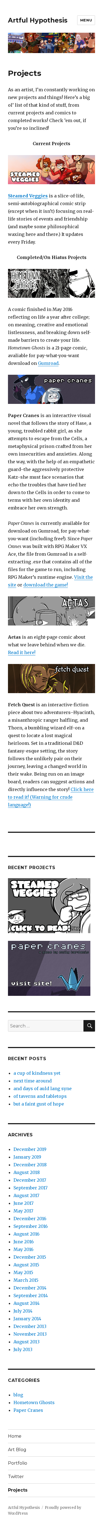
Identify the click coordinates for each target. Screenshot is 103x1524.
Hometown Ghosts (34, 1402)
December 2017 (29, 1180)
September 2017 (30, 1187)
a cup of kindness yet (36, 1073)
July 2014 (22, 1311)
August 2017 (26, 1195)
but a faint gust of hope (38, 1104)
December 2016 (29, 1218)
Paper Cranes (28, 1410)
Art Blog (17, 1449)
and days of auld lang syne (42, 1088)
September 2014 (30, 1295)
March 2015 (25, 1280)
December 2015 (29, 1257)
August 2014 (26, 1303)
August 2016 (26, 1234)
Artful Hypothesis (38, 20)
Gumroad (48, 363)
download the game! (45, 585)
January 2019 (27, 1157)
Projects (17, 1490)
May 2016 (23, 1249)
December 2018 (30, 1164)
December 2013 (29, 1326)
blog (18, 1395)
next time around (32, 1081)
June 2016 (23, 1241)
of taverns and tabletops (40, 1096)
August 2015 (26, 1264)
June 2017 (23, 1203)
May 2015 (23, 1272)
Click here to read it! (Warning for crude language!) (51, 797)
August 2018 (26, 1172)
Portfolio (17, 1463)
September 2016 (30, 1226)
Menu (86, 20)
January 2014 (27, 1318)
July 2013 (22, 1349)
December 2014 (29, 1288)
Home (14, 1436)
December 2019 (29, 1149)
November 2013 (30, 1334)
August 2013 (26, 1341)
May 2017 (23, 1211)
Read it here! (21, 652)
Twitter (16, 1476)
